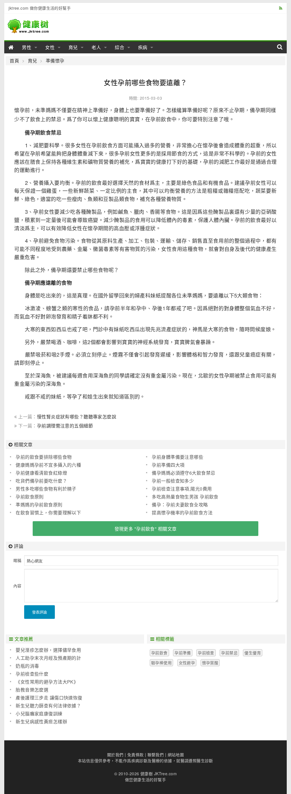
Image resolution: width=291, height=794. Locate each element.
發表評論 (39, 612)
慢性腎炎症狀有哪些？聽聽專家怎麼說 (76, 416)
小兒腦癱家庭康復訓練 (39, 713)
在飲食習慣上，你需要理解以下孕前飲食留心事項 (45, 512)
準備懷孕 (55, 60)
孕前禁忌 (229, 652)
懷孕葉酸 (210, 662)
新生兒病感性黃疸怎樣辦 (41, 721)
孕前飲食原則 (30, 496)
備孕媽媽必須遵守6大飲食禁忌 (183, 473)
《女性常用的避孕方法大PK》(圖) (44, 681)
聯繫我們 (155, 754)
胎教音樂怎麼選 (32, 689)
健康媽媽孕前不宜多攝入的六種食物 (45, 465)
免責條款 (135, 754)
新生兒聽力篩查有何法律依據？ (48, 705)
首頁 (14, 60)
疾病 (143, 47)
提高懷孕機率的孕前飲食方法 (182, 512)
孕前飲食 (159, 652)
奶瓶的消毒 (27, 666)
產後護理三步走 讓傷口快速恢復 (49, 697)
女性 (50, 47)
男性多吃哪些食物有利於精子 (46, 488)
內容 (17, 585)
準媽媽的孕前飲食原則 (39, 504)
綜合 (119, 47)
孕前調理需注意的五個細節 (65, 425)
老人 (96, 47)
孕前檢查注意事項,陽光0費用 (182, 488)
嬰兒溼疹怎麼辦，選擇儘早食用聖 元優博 (45, 650)
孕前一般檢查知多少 (173, 480)
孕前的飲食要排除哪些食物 (44, 457)
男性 (27, 47)
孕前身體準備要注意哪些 (177, 457)
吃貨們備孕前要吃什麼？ (41, 480)
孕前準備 (182, 652)
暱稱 (17, 560)
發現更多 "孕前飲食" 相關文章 (146, 528)
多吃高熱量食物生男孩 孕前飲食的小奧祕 (182, 496)
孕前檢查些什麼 (32, 674)
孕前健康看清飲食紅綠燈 (42, 473)
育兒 (73, 47)
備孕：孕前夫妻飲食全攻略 (180, 504)
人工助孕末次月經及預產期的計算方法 (45, 658)
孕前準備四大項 (168, 465)
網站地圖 (176, 754)
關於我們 (115, 754)
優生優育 (252, 652)
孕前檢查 (206, 652)
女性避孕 (187, 662)
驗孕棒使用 (161, 662)
